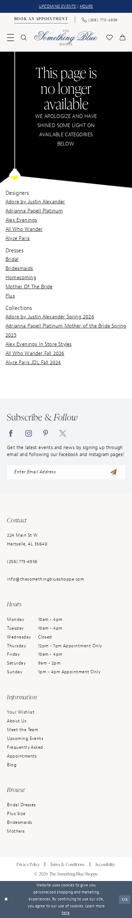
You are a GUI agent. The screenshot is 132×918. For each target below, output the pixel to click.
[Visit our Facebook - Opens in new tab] (10, 433)
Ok (125, 899)
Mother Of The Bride (29, 286)
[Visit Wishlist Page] (109, 37)
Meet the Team (22, 730)
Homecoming (21, 277)
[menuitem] (41, 19)
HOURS (86, 6)
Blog (11, 765)
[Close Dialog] (6, 899)
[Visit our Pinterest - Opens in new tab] (45, 433)
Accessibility (105, 864)
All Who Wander (24, 229)
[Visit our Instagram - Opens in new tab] (28, 433)
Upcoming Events (25, 738)
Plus (10, 295)
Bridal (12, 259)
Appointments (22, 756)
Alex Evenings (21, 219)
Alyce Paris (18, 238)
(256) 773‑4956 (22, 562)
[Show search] (24, 37)
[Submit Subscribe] (113, 472)
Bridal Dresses (21, 805)
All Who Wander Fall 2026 (35, 353)
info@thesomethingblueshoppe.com (45, 579)
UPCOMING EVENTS (57, 6)
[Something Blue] (66, 37)
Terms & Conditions (67, 864)
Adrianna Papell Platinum (34, 210)
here (66, 912)
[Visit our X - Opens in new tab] (62, 433)
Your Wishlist (20, 712)
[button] (11, 37)
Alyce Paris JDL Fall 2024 (33, 362)
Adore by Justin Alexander (35, 201)
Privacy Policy (28, 864)
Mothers (16, 831)
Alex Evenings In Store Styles (39, 344)
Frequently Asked (25, 747)
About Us (16, 721)
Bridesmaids (19, 268)
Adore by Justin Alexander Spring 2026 (50, 316)
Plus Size (16, 814)
